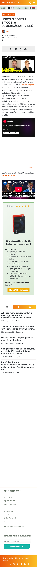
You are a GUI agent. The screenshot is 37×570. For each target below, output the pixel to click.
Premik (18, 321)
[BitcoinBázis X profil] (10, 564)
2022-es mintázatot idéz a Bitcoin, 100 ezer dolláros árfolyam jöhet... (18, 327)
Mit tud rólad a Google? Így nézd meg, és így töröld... (17, 338)
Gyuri (18, 356)
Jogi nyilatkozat (9, 501)
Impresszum (8, 497)
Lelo (17, 372)
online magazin (28, 85)
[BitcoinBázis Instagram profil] (14, 564)
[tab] (7, 307)
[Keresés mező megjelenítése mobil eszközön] (26, 2)
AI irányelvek (8, 511)
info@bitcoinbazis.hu (15, 526)
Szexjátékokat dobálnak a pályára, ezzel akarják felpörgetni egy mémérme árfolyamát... (18, 351)
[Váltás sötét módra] (30, 3)
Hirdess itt (31, 167)
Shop (5, 521)
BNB (17, 8)
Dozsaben (19, 332)
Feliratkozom (17, 547)
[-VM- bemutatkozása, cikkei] (3, 31)
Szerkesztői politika (10, 504)
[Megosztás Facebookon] (11, 49)
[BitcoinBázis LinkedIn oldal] (21, 564)
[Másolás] (26, 49)
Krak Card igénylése (18, 290)
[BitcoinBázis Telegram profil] (25, 564)
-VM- (7, 31)
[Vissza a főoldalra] (10, 2)
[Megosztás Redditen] (21, 49)
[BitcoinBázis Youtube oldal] (17, 564)
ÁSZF (5, 508)
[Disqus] (18, 403)
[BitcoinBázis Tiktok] (28, 564)
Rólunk (6, 514)
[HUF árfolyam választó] (33, 8)
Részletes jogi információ (10, 175)
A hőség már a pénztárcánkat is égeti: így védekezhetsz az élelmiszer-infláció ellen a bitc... (17, 315)
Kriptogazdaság (8, 14)
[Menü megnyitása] (33, 3)
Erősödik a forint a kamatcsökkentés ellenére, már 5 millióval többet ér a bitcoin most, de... (17, 366)
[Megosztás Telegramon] (16, 49)
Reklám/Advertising (10, 518)
